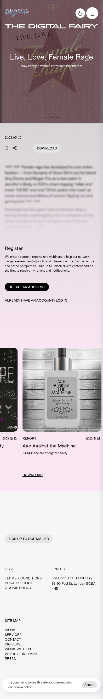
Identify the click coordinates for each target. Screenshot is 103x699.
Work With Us (18, 649)
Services (13, 635)
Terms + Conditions (23, 578)
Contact (13, 639)
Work (10, 630)
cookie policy (22, 687)
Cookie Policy (18, 588)
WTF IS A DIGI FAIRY (21, 654)
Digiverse (14, 644)
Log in (61, 300)
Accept (89, 685)
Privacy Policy (19, 583)
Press (10, 658)
